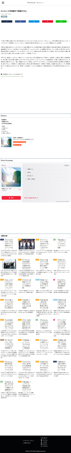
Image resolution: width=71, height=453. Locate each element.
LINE (61, 21)
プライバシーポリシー (29, 440)
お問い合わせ (27, 443)
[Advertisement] (35, 32)
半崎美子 (4, 16)
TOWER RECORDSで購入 (19, 142)
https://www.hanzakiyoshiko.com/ (12, 76)
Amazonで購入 (17, 144)
